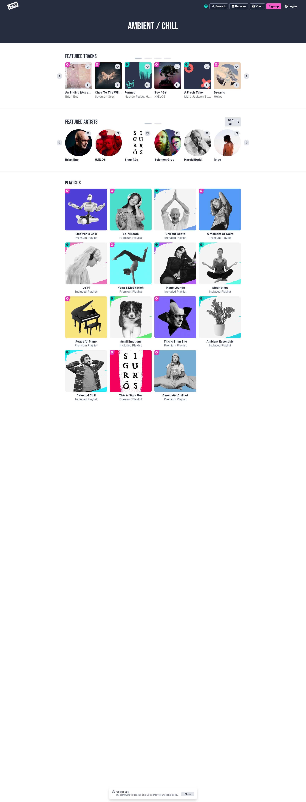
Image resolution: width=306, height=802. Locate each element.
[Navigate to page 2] (148, 58)
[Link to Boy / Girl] (167, 75)
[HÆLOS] (108, 142)
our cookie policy (169, 794)
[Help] (206, 6)
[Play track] (88, 85)
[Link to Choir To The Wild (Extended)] (108, 75)
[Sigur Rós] (138, 142)
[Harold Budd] (197, 142)
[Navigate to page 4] (167, 58)
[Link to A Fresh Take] (197, 75)
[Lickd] (13, 6)
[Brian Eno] (78, 142)
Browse (240, 6)
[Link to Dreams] (227, 75)
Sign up (273, 6)
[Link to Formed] (138, 75)
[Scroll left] (59, 76)
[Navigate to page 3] (158, 58)
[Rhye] (227, 142)
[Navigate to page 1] (138, 58)
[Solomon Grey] (167, 142)
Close (188, 794)
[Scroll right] (246, 76)
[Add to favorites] (88, 66)
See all (230, 122)
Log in (292, 6)
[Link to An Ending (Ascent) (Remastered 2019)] (78, 75)
